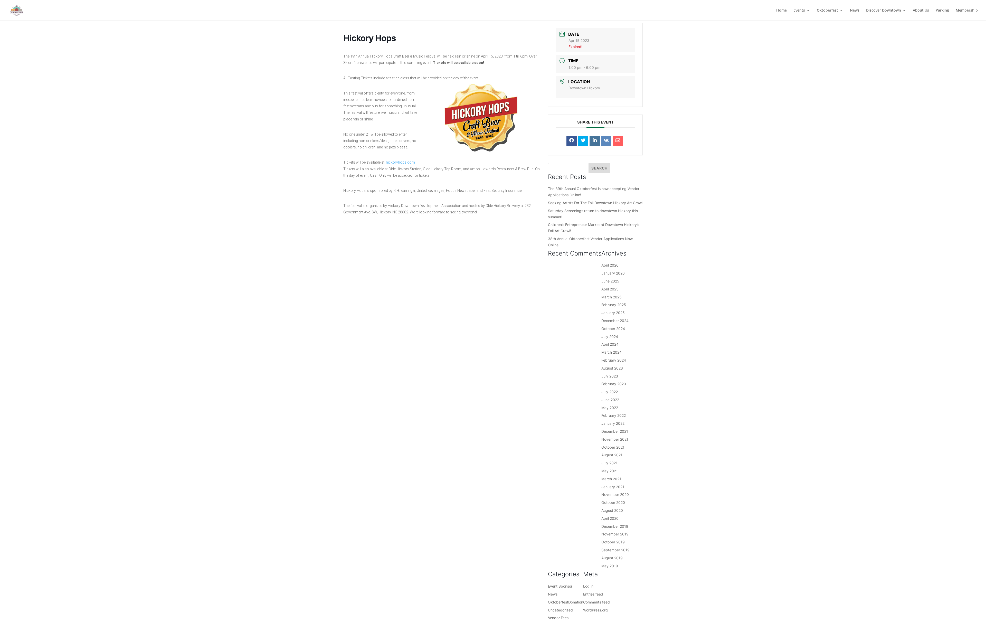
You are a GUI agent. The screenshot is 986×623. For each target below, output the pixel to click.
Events (799, 10)
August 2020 (612, 510)
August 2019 (612, 558)
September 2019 (615, 550)
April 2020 (610, 518)
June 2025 (610, 281)
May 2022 (609, 407)
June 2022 (610, 400)
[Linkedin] (595, 141)
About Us (921, 10)
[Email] (618, 141)
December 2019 (614, 526)
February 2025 (613, 305)
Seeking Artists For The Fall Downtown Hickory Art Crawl (595, 203)
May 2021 (609, 471)
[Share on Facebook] (571, 141)
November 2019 (615, 534)
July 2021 (609, 463)
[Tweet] (583, 141)
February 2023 (613, 384)
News (854, 10)
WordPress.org (595, 610)
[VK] (606, 141)
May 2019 (609, 566)
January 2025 (613, 312)
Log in (588, 586)
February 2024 (613, 360)
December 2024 (615, 320)
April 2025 (610, 289)
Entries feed (593, 594)
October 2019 (613, 542)
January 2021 (612, 487)
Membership (967, 10)
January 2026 (613, 273)
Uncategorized (560, 610)
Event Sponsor (560, 586)
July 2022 (609, 392)
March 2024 (611, 352)
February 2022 (613, 415)
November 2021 (614, 439)
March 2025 (611, 297)
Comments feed (596, 602)
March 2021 (611, 479)
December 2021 (614, 431)
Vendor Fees (558, 618)
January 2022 (612, 423)
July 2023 (609, 376)
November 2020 (615, 494)
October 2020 (613, 502)
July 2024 (609, 336)
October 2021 (612, 447)
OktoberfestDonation (565, 602)
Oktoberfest (827, 10)
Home (781, 10)
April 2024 (610, 344)
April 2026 (610, 265)
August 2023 (612, 368)
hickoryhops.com (400, 162)
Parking (942, 10)
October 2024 (613, 328)
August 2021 (611, 455)
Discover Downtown (883, 10)
